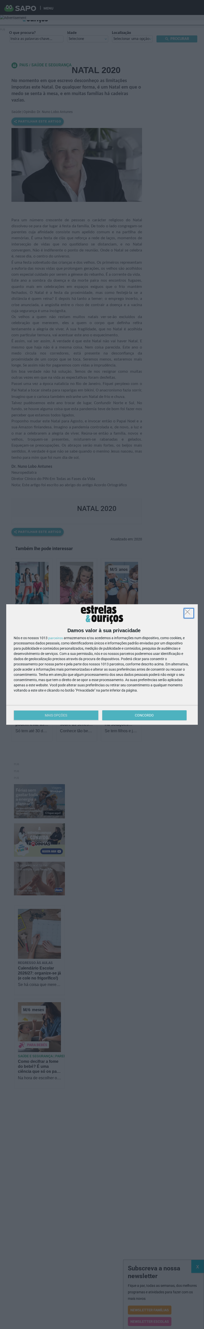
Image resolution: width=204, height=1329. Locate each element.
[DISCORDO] (189, 613)
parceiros (55, 638)
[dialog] (102, 664)
